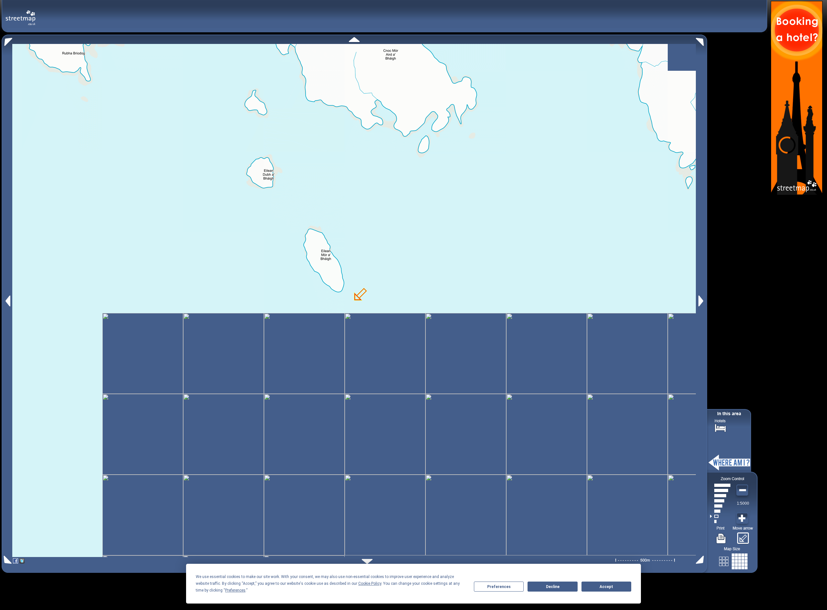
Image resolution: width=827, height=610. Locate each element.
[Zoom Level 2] (720, 516)
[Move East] (701, 301)
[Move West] (7, 301)
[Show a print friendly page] (721, 536)
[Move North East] (701, 40)
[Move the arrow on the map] (743, 536)
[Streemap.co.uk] (20, 14)
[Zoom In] (743, 518)
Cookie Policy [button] (369, 583)
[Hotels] (720, 427)
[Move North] (354, 39)
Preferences (499, 586)
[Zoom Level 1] (720, 521)
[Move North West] (7, 40)
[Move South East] (701, 560)
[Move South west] (7, 560)
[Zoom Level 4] (720, 506)
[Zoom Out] (743, 490)
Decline (553, 586)
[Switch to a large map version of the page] (733, 560)
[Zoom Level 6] (720, 495)
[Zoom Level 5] (720, 500)
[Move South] (367, 561)
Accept (606, 586)
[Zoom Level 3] (720, 511)
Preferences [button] (235, 590)
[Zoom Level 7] (720, 490)
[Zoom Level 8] (720, 485)
